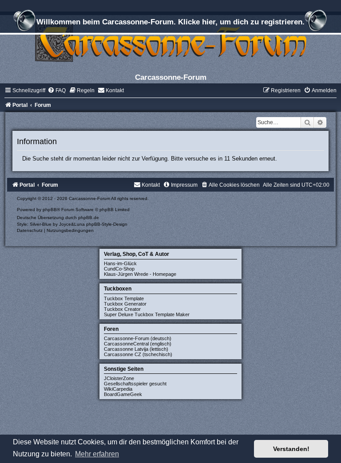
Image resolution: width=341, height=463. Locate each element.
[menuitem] (57, 90)
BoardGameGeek (123, 394)
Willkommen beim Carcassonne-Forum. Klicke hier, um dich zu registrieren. (170, 22)
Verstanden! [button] (291, 448)
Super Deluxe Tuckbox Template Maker (147, 314)
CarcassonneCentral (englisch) (137, 343)
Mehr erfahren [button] (97, 454)
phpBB (50, 209)
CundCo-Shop (119, 268)
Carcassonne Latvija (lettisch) (136, 349)
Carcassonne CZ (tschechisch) (138, 354)
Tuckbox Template (124, 298)
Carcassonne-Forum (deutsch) (137, 338)
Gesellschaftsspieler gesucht (135, 383)
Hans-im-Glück (120, 263)
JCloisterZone (119, 378)
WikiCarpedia (118, 389)
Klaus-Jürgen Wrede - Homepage (140, 274)
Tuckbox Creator (122, 309)
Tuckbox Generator (125, 303)
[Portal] (170, 42)
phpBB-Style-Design (106, 224)
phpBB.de (88, 217)
